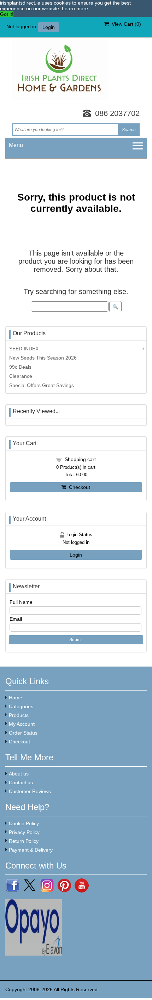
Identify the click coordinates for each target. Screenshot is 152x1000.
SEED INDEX (24, 348)
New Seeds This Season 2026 (43, 358)
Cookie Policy (24, 823)
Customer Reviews (30, 791)
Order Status (23, 733)
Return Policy (24, 841)
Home (15, 697)
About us (19, 774)
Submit (76, 640)
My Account (22, 724)
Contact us (21, 782)
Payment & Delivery (31, 850)
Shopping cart (80, 459)
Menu (16, 145)
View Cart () (125, 24)
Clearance (20, 376)
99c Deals (20, 367)
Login (48, 27)
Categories (21, 706)
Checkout (78, 487)
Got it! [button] (6, 14)
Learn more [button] (75, 8)
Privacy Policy (24, 832)
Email (16, 619)
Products (19, 715)
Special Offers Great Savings (41, 385)
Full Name (21, 602)
